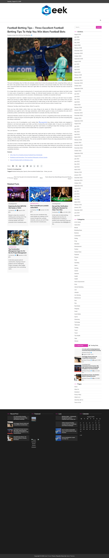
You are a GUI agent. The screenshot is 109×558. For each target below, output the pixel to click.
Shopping (76, 308)
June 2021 (77, 194)
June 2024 (77, 96)
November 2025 (78, 53)
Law (75, 289)
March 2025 (77, 72)
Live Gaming (77, 295)
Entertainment (77, 246)
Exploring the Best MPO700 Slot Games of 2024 (17, 207)
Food (75, 260)
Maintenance (77, 298)
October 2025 (77, 56)
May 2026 (77, 42)
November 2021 (78, 180)
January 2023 (77, 142)
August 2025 (77, 61)
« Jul (81, 435)
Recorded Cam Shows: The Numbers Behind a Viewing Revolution (20, 438)
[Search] (100, 20)
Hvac (75, 284)
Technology (77, 322)
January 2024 (77, 110)
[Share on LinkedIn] (20, 166)
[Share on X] (16, 166)
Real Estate (77, 306)
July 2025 (76, 64)
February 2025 (78, 75)
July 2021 (76, 191)
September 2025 (78, 58)
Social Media (77, 314)
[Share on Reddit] (30, 166)
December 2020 (78, 210)
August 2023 (77, 123)
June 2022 (77, 161)
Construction (12, 247)
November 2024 (78, 83)
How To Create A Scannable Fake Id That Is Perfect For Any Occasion (69, 431)
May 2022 (77, 164)
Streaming (77, 319)
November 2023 (78, 115)
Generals (76, 273)
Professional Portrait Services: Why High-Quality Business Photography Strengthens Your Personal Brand (90, 367)
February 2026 (78, 48)
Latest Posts (80, 345)
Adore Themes (70, 556)
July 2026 (76, 37)
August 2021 (77, 188)
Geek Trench (48, 556)
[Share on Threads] (37, 166)
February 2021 (78, 204)
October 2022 (77, 150)
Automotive (77, 224)
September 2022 (78, 153)
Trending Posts (94, 345)
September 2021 (78, 185)
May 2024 (77, 99)
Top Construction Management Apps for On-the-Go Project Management (17, 251)
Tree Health (77, 335)
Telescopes (77, 325)
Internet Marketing (78, 287)
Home (75, 386)
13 (90, 425)
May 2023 (77, 131)
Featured (76, 254)
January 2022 (77, 175)
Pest (75, 300)
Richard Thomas (86, 352)
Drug (75, 241)
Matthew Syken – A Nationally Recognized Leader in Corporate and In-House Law (69, 418)
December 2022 (78, 145)
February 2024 (78, 107)
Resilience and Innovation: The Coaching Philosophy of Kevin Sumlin (28, 157)
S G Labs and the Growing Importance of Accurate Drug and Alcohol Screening (20, 418)
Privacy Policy (77, 394)
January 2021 (77, 207)
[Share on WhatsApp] (23, 166)
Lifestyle (76, 292)
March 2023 (77, 137)
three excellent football (34, 171)
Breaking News (34, 203)
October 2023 (77, 118)
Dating (76, 238)
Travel (75, 330)
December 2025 (78, 50)
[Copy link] (41, 166)
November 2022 (78, 148)
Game (75, 265)
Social (75, 311)
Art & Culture (77, 222)
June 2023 (77, 129)
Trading (76, 327)
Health (76, 276)
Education (76, 243)
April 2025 (77, 69)
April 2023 (77, 134)
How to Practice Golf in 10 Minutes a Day (21, 160)
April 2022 (77, 167)
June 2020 (77, 212)
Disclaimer (77, 392)
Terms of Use (77, 402)
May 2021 (77, 196)
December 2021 (78, 177)
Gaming (76, 268)
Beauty (76, 227)
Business (76, 233)
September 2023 (78, 121)
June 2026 (77, 39)
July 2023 (76, 126)
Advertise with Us (78, 400)
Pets (75, 303)
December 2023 (78, 112)
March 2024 (77, 104)
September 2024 (78, 88)
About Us (76, 389)
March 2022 (77, 169)
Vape (75, 338)
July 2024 (76, 94)
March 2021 (77, 202)
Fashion (76, 249)
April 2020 (77, 215)
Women (76, 341)
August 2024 (77, 91)
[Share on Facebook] (13, 166)
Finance (76, 257)
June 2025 (77, 67)
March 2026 (77, 45)
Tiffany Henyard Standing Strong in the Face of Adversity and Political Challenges (69, 424)
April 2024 (77, 102)
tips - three (44, 171)
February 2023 (78, 139)
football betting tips (17, 171)
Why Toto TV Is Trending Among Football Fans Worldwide (26, 155)
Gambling (76, 262)
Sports (25, 171)
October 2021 (77, 183)
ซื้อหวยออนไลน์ (43, 122)
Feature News (77, 252)
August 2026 (77, 34)
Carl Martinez (27, 35)
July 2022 (76, 158)
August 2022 (77, 156)
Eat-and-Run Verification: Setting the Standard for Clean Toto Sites (60, 208)
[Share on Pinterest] (27, 166)
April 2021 (77, 199)
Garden (76, 270)
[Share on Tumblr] (34, 166)
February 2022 (78, 172)
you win (50, 171)
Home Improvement (79, 281)
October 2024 (77, 85)
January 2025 (77, 77)
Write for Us (77, 397)
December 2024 (78, 80)
